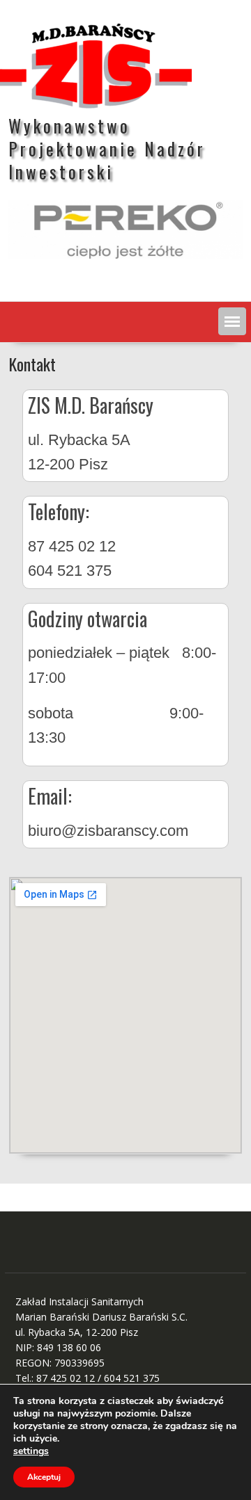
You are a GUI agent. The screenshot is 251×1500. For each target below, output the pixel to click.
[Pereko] (125, 229)
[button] (232, 321)
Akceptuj (44, 1477)
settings (31, 1451)
